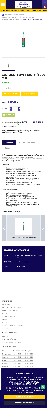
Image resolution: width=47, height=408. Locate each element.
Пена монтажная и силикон (10, 19)
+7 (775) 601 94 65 (28, 122)
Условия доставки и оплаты (11, 307)
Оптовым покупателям (10, 310)
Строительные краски (27, 17)
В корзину (10, 115)
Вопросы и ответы (8, 316)
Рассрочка (5, 336)
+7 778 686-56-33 (21, 262)
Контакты (5, 328)
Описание (9, 142)
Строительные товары (9, 17)
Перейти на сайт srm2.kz (24, 403)
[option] (23, 40)
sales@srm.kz (20, 266)
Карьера (4, 319)
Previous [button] (4, 228)
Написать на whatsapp (25, 397)
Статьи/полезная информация (12, 325)
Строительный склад (9, 339)
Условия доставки (27, 142)
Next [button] (43, 228)
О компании (6, 304)
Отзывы (8, 148)
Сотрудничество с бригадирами (13, 342)
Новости (5, 322)
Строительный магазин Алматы (15, 15)
